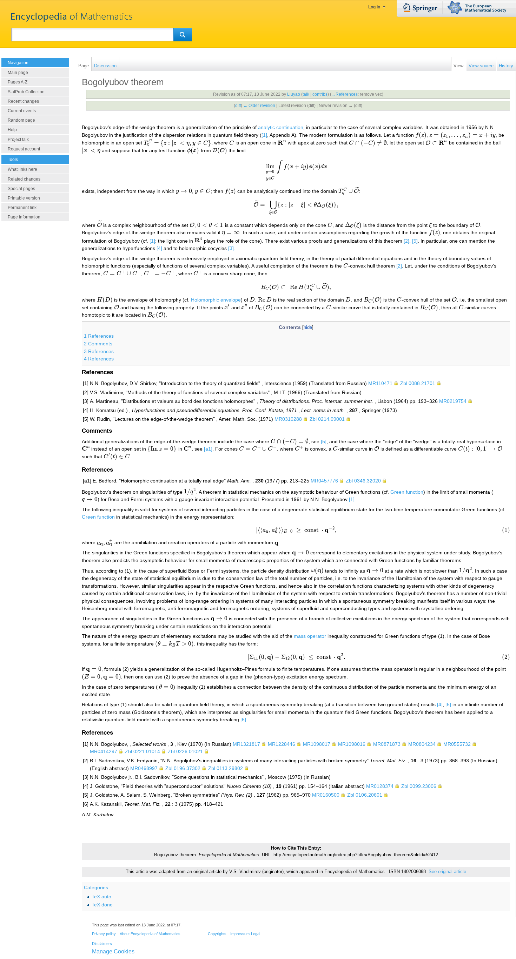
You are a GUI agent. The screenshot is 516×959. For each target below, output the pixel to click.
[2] (406, 240)
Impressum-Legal (245, 934)
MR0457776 (324, 481)
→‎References (344, 94)
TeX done (102, 904)
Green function (406, 491)
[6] (243, 719)
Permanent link (22, 207)
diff (238, 105)
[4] (159, 248)
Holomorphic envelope (216, 300)
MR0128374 (379, 786)
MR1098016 (351, 744)
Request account (24, 149)
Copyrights (217, 934)
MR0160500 (325, 795)
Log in (374, 7)
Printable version (24, 198)
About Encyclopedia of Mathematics (150, 934)
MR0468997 (144, 768)
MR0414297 (103, 751)
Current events (22, 110)
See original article (447, 871)
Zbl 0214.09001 (327, 419)
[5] (415, 240)
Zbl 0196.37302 (182, 768)
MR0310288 (288, 419)
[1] (264, 135)
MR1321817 (246, 744)
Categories (96, 887)
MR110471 (380, 383)
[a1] (208, 449)
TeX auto (101, 896)
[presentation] (420, 135)
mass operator (310, 636)
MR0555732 (457, 744)
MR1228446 (281, 744)
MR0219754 (453, 401)
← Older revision (259, 105)
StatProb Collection (26, 91)
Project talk (18, 139)
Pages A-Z (17, 82)
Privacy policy (104, 934)
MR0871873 (387, 744)
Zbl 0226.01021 (185, 751)
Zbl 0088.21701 (417, 383)
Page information (24, 217)
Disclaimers (102, 943)
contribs (320, 94)
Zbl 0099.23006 (418, 786)
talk (306, 94)
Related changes (24, 179)
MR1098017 (316, 744)
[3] (231, 248)
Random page (21, 120)
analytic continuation (280, 127)
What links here (22, 169)
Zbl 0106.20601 (364, 795)
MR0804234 (422, 744)
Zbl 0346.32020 (363, 481)
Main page (18, 72)
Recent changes (23, 101)
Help (12, 129)
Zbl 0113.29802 (225, 768)
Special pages (21, 188)
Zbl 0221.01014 (142, 751)
